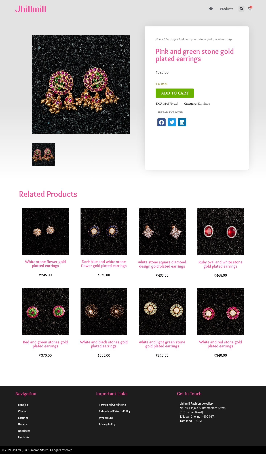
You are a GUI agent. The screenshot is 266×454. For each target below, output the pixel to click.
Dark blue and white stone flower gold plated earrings (104, 263)
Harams (23, 424)
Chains (22, 411)
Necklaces (24, 430)
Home (159, 39)
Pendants (23, 437)
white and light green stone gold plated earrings (162, 343)
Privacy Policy (107, 424)
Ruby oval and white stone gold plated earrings (220, 263)
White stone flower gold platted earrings (45, 263)
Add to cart (175, 93)
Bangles (23, 404)
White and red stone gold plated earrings (220, 343)
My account (106, 417)
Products (226, 9)
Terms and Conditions (112, 404)
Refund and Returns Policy (114, 411)
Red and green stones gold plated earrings (45, 343)
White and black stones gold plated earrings (104, 343)
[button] (241, 9)
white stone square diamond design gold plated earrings (162, 263)
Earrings (171, 39)
